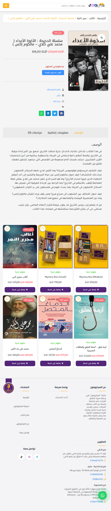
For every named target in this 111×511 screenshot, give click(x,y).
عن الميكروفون (22, 424)
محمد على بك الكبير (20, 349)
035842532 (97, 479)
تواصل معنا (24, 432)
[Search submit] (6, 5)
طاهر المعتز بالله (54, 89)
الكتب (92, 18)
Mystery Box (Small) (55, 277)
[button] (103, 5)
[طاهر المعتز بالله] (63, 90)
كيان (59, 95)
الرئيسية (101, 18)
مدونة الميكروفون (21, 406)
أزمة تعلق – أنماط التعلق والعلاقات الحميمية (91, 348)
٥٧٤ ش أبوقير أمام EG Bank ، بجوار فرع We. (88, 470)
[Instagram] (93, 5)
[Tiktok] (90, 5)
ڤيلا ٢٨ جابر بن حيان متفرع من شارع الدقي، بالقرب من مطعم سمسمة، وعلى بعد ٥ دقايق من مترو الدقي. (84, 455)
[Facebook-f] (37, 457)
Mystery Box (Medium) (91, 277)
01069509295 (96, 474)
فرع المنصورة (100, 485)
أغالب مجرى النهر (20, 277)
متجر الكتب (24, 415)
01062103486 (96, 501)
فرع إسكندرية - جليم (97, 466)
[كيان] (63, 95)
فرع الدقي (101, 450)
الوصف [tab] (78, 132)
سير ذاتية (82, 18)
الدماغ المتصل (55, 349)
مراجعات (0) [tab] (35, 132)
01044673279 (96, 460)
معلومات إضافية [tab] (58, 132)
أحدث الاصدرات (61, 397)
